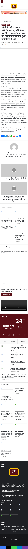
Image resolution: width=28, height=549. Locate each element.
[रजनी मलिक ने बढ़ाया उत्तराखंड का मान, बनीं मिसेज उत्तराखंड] (14, 516)
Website (3, 283)
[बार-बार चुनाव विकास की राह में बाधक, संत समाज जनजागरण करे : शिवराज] (7, 214)
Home (3, 21)
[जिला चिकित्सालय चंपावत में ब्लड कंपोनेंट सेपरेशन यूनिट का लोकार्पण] (21, 427)
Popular (4, 341)
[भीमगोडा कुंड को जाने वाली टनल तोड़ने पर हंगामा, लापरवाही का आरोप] (7, 445)
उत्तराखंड (9, 21)
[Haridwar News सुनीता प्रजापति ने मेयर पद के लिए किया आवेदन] (5, 370)
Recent (13, 341)
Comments (22, 341)
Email (2, 277)
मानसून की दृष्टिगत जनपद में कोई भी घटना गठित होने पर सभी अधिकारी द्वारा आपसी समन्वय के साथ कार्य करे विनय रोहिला (20, 415)
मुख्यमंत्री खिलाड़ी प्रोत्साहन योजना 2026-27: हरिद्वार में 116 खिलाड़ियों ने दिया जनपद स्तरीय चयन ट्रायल (20, 236)
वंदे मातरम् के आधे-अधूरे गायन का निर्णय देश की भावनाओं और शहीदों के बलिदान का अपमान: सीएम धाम (6, 435)
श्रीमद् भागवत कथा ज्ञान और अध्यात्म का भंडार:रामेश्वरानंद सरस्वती (17, 356)
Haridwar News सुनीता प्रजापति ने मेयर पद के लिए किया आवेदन (18, 369)
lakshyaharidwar (6, 42)
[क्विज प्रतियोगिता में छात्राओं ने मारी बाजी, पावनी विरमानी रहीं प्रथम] (21, 214)
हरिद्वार (8, 24)
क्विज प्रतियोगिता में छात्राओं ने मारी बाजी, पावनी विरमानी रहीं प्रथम (20, 220)
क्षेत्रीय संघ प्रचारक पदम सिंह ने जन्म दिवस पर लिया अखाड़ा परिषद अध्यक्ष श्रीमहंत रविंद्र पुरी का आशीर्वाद (18, 348)
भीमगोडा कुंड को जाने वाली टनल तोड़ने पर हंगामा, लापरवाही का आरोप (6, 452)
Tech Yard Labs (14, 539)
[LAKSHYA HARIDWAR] (14, 6)
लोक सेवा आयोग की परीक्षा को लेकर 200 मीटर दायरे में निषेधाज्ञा (7, 228)
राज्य (7, 21)
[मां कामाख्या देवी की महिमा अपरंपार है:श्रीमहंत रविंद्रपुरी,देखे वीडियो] (5, 363)
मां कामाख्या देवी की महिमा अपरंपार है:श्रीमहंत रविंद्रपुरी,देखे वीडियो (17, 363)
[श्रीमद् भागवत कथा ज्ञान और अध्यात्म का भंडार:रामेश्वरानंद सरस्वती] (5, 356)
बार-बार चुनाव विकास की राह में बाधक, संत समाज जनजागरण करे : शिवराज (7, 220)
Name (3, 270)
